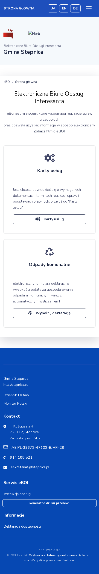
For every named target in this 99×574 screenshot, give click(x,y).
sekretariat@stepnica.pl (30, 467)
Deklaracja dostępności (22, 526)
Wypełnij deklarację (53, 313)
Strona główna (19, 8)
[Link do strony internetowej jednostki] (34, 33)
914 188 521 (21, 457)
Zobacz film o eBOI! (49, 131)
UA (53, 8)
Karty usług (54, 219)
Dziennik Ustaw (16, 395)
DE (75, 8)
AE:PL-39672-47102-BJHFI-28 (38, 447)
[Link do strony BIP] (8, 33)
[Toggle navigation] (88, 8)
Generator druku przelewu (49, 503)
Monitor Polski (15, 403)
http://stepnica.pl (15, 385)
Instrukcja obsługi (17, 493)
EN (64, 8)
